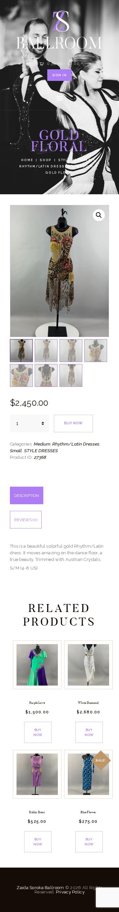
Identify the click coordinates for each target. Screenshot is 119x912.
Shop (46, 160)
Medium (85, 166)
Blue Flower (88, 812)
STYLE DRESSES (74, 160)
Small (16, 450)
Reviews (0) (25, 519)
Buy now (73, 423)
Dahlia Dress (37, 812)
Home (27, 160)
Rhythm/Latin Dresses (44, 166)
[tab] (59, 499)
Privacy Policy (70, 891)
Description (26, 495)
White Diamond (88, 703)
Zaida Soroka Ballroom (40, 887)
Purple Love (37, 703)
